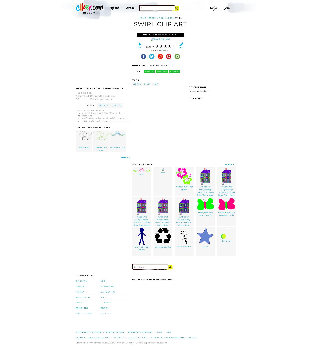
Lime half (226, 241)
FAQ (168, 332)
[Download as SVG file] (139, 46)
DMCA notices (138, 337)
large (174, 71)
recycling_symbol (162, 247)
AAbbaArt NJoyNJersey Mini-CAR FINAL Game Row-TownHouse (163, 221)
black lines (84, 147)
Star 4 (205, 246)
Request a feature (140, 332)
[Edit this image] (181, 46)
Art (102, 281)
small (149, 71)
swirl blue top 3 (117, 147)
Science (105, 302)
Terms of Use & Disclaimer (93, 337)
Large (117, 105)
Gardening (107, 292)
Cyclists (105, 313)
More (124, 157)
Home (142, 18)
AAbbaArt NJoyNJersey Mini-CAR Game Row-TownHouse (205, 190)
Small (90, 105)
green (152, 18)
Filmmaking (107, 286)
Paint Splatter (184, 246)
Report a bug (115, 332)
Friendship (83, 297)
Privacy (119, 337)
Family (80, 292)
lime (169, 18)
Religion (81, 281)
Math (103, 297)
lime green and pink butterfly (205, 214)
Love (79, 302)
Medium (104, 105)
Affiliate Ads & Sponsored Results (174, 337)
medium (162, 71)
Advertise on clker (89, 332)
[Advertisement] (104, 58)
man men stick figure (141, 248)
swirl (141, 174)
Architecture (85, 313)
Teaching (82, 308)
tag (159, 332)
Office (80, 286)
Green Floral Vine (101, 149)
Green (104, 308)
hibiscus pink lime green (184, 188)
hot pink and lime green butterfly (226, 214)
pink (162, 18)
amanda (162, 34)
